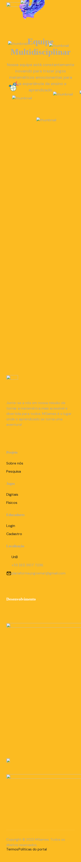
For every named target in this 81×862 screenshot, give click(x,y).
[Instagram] (11, 438)
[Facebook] (23, 438)
